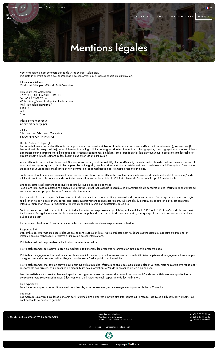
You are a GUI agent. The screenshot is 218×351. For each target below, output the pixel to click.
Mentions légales (94, 326)
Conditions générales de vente (118, 326)
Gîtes (160, 16)
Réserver (204, 16)
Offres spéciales (182, 16)
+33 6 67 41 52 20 (201, 317)
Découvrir (142, 16)
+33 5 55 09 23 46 (202, 314)
